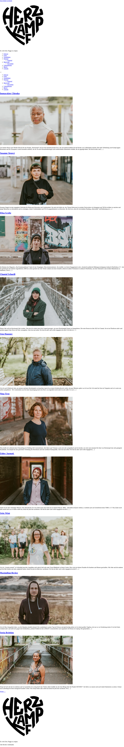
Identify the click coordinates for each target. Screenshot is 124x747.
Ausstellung (7, 57)
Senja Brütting (7, 632)
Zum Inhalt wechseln (6, 1)
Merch (5, 67)
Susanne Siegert (7, 153)
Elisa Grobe (5, 213)
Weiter (3, 691)
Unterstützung (8, 65)
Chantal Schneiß (7, 274)
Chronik (6, 68)
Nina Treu (4, 394)
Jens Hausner (6, 334)
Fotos (5, 55)
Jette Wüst (5, 513)
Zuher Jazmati (7, 453)
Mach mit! (7, 62)
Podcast (6, 54)
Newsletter (10, 63)
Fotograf (9, 60)
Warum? (6, 59)
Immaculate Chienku (10, 93)
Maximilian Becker (9, 573)
